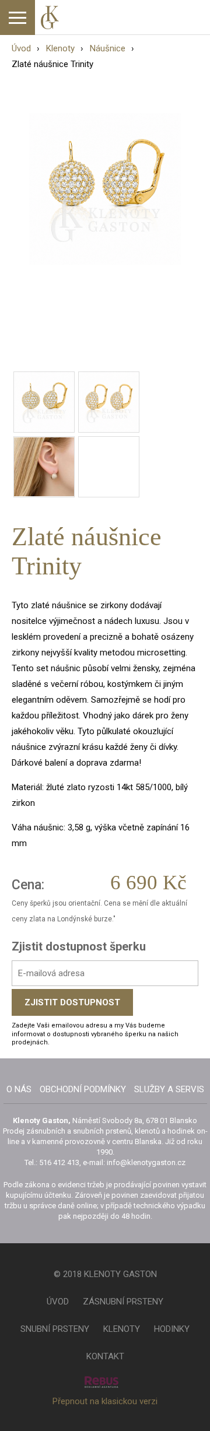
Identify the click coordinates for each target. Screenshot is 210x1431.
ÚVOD (58, 1301)
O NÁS (19, 1089)
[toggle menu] (17, 17)
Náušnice (107, 48)
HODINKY (172, 1329)
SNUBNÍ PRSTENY (54, 1329)
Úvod (21, 48)
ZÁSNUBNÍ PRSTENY (123, 1301)
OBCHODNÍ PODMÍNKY (83, 1089)
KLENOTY (121, 1329)
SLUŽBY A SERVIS (169, 1089)
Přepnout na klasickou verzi (105, 1401)
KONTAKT (105, 1356)
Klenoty (60, 48)
